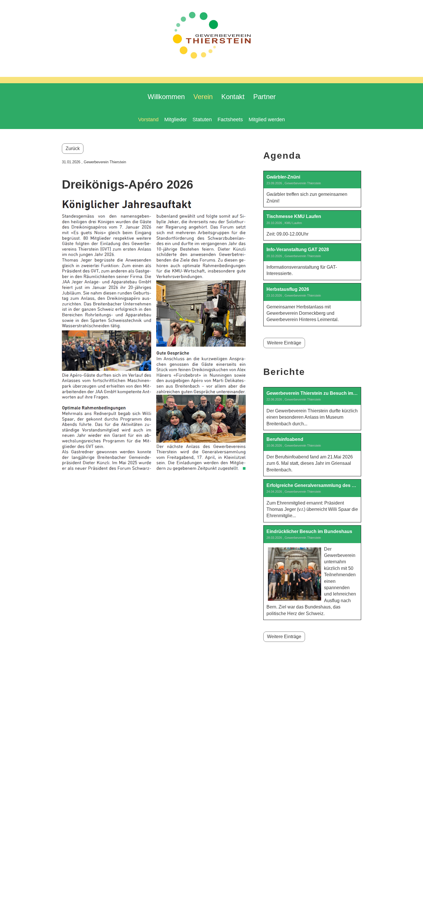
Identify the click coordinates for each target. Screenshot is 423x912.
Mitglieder (175, 119)
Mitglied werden (267, 119)
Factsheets (230, 119)
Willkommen (166, 97)
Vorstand (148, 119)
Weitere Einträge (284, 342)
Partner (264, 97)
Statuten (202, 119)
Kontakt (233, 97)
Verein (203, 97)
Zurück (73, 148)
